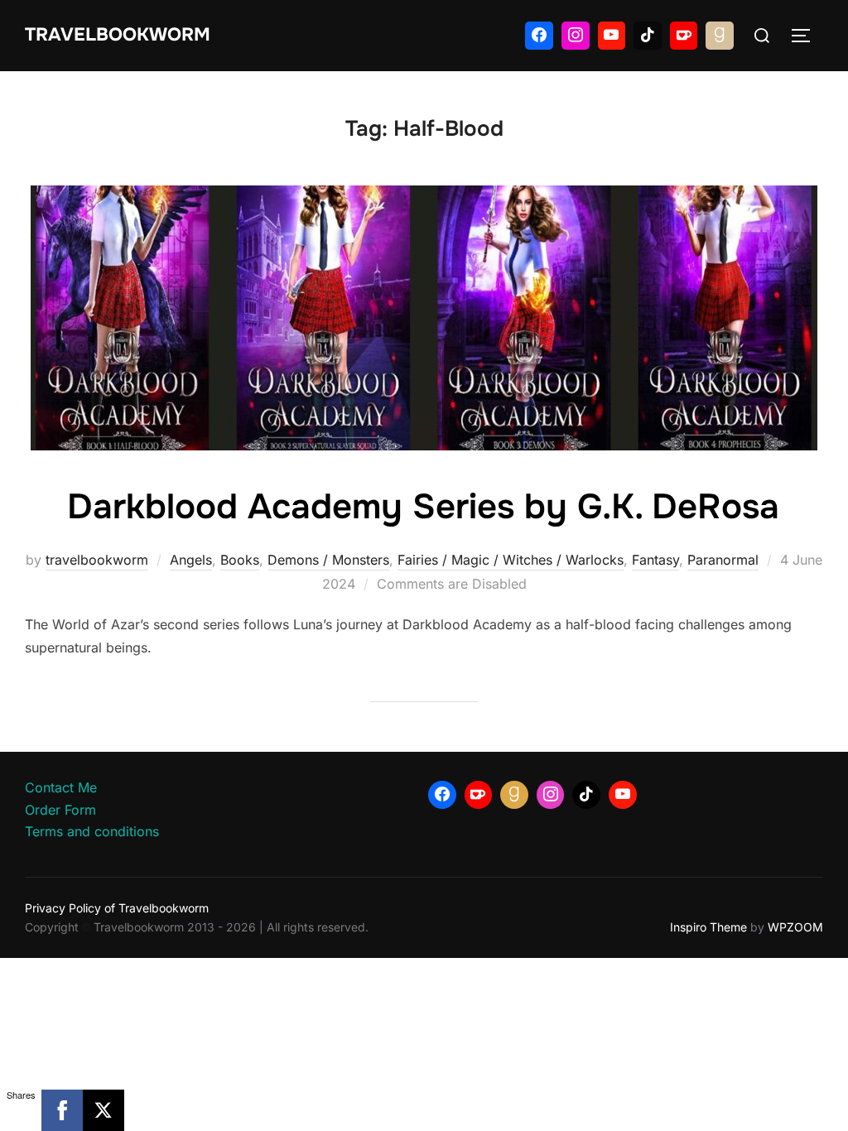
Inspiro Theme (708, 927)
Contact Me (61, 787)
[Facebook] (539, 35)
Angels (191, 559)
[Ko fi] (684, 35)
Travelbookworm (117, 34)
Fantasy (655, 559)
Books (239, 559)
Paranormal (723, 559)
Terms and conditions (92, 831)
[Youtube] (612, 35)
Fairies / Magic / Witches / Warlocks (511, 559)
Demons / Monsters (328, 559)
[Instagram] (575, 35)
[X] (103, 1110)
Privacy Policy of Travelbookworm (117, 908)
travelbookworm (97, 559)
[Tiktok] (647, 35)
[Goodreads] (719, 35)
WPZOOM (795, 927)
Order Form (60, 809)
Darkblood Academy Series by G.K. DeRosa (423, 506)
